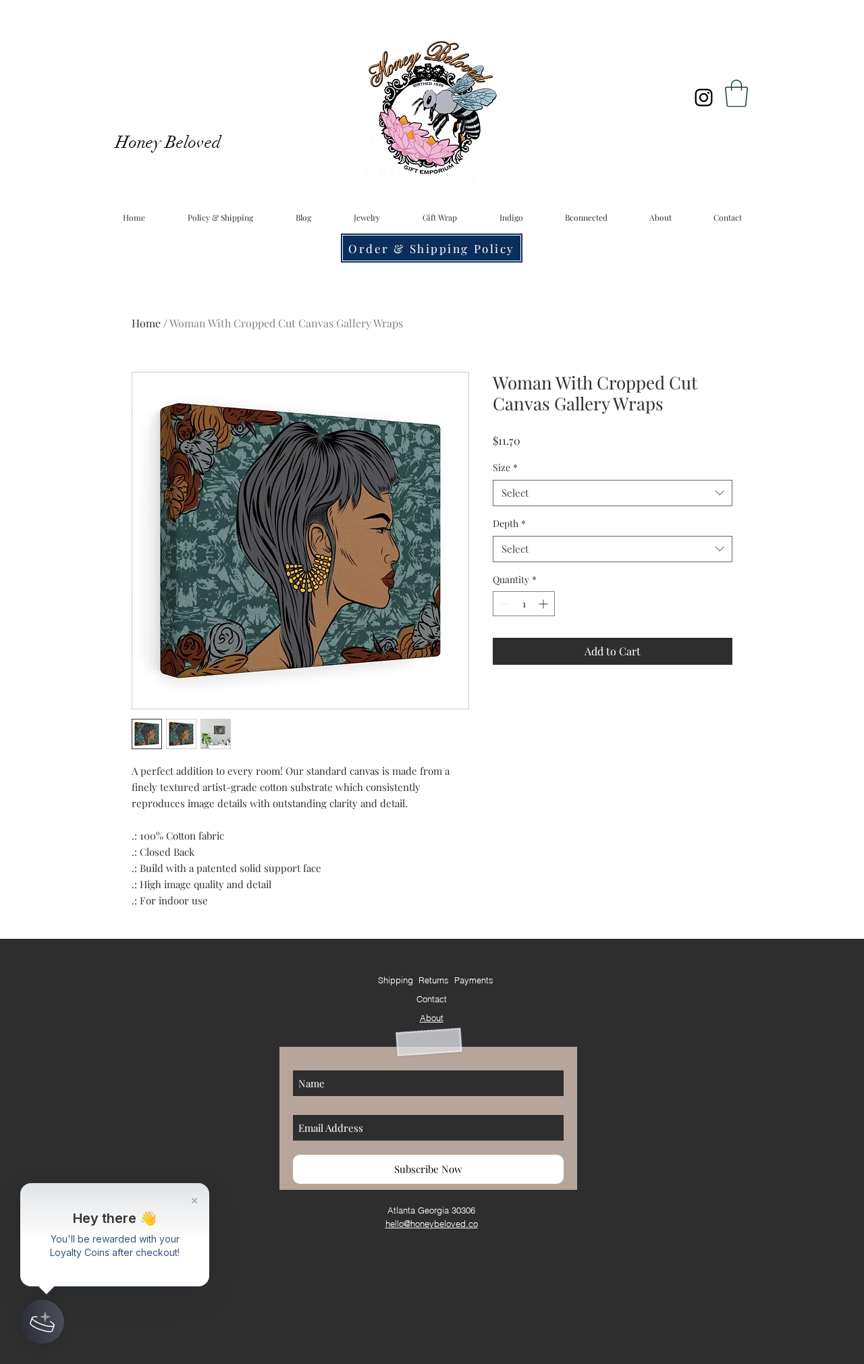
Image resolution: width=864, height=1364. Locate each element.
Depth (509, 523)
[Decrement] (503, 604)
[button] (736, 93)
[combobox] (612, 493)
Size (505, 467)
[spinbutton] (524, 604)
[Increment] (544, 604)
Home (146, 323)
